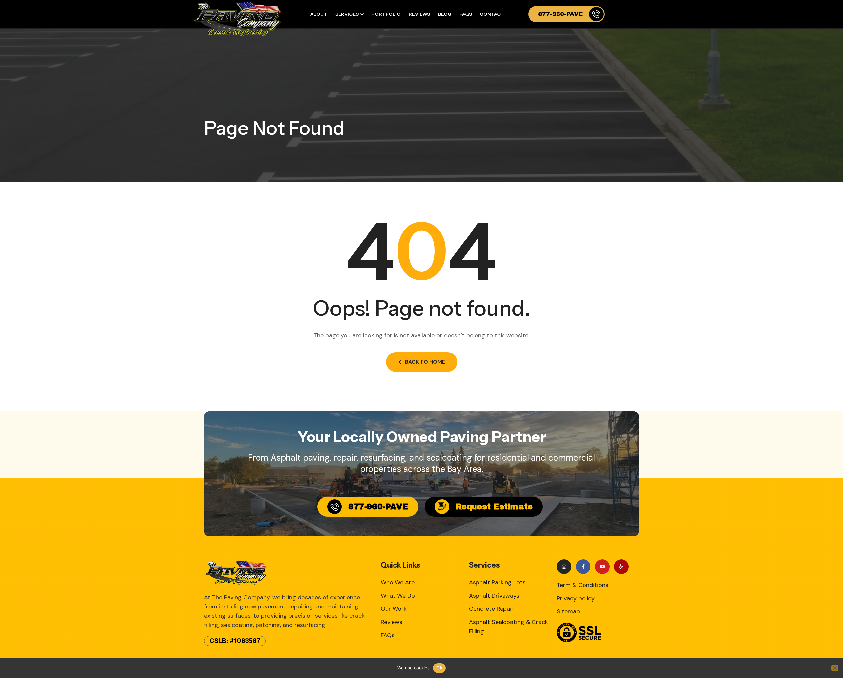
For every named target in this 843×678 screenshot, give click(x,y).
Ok (439, 667)
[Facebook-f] (583, 566)
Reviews (419, 14)
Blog (444, 14)
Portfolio (386, 14)
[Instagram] (564, 566)
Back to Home (425, 361)
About (318, 14)
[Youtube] (602, 566)
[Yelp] (621, 566)
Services (347, 14)
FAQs (465, 14)
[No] (834, 668)
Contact (492, 14)
